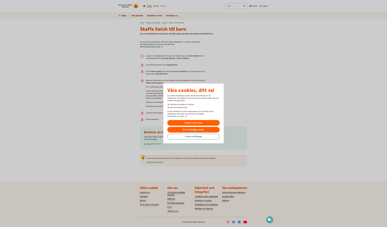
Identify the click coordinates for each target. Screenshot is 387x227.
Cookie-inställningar (193, 136)
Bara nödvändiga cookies (193, 129)
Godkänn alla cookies (193, 122)
